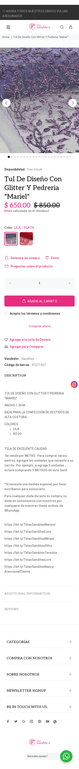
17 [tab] (58, 157)
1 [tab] (9, 157)
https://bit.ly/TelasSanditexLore (27, 559)
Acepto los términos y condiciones (35, 313)
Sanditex (27, 358)
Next (72, 103)
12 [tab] (42, 157)
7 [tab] (27, 157)
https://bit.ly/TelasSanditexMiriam (29, 538)
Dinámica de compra (25, 258)
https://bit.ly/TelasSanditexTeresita (30, 552)
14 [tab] (49, 157)
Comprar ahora (39, 326)
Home (5, 37)
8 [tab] (30, 157)
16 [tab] (55, 157)
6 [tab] (24, 157)
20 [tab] (67, 157)
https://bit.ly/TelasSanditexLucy (27, 531)
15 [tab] (52, 157)
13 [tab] (46, 157)
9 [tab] (33, 157)
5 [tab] (21, 157)
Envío (8, 211)
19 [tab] (64, 157)
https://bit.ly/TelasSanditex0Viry (28, 545)
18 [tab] (61, 157)
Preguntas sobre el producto (32, 266)
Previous (6, 103)
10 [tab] (36, 157)
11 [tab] (39, 157)
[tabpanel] (39, 100)
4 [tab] (18, 157)
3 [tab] (15, 157)
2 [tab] (12, 157)
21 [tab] (70, 157)
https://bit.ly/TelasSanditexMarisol (30, 524)
